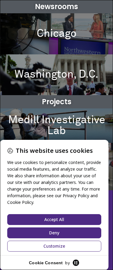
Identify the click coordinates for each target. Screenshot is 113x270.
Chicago (57, 33)
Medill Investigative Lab (56, 126)
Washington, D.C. (56, 74)
